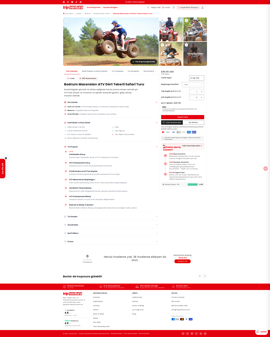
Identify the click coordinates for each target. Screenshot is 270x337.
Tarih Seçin (166, 77)
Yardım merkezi (178, 297)
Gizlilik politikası (116, 333)
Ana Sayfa (69, 14)
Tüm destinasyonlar (101, 326)
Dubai (95, 318)
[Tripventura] (72, 294)
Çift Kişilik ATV (171, 97)
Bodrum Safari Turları (102, 14)
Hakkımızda (137, 297)
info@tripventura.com (181, 310)
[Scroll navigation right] (156, 71)
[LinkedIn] (205, 333)
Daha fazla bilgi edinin (191, 146)
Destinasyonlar (94, 7)
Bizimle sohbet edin (180, 306)
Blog (134, 314)
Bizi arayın (176, 301)
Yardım (167, 7)
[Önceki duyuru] (107, 2)
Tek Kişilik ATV (171, 91)
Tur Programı (117, 71)
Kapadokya (98, 301)
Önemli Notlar (150, 71)
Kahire (96, 310)
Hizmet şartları (144, 333)
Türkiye (79, 14)
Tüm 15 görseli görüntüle (145, 62)
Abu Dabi (97, 322)
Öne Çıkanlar (72, 71)
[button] (148, 7)
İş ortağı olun (138, 310)
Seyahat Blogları (110, 7)
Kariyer (135, 301)
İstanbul (96, 297)
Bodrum (88, 14)
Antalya (96, 306)
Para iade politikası (130, 333)
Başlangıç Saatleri (170, 84)
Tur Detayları (133, 71)
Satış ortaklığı (138, 306)
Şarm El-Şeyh (98, 314)
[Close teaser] (6, 158)
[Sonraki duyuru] (163, 2)
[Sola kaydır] (200, 276)
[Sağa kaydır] (205, 276)
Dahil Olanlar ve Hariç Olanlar (95, 71)
